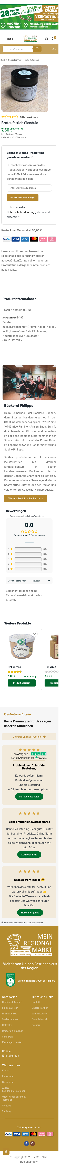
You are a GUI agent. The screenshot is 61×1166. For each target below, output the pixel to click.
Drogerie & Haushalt (12, 1030)
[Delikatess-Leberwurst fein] (21, 646)
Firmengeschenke (12, 1042)
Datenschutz (8, 1082)
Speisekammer (14, 60)
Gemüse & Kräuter (12, 1002)
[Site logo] (30, 38)
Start (3, 60)
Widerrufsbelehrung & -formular (14, 1098)
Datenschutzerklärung (20, 212)
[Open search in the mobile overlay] (22, 49)
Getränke (7, 1025)
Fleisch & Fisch (10, 1007)
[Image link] (29, 1133)
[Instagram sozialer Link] (32, 1143)
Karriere (36, 1025)
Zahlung (6, 1111)
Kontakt (36, 1002)
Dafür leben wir (40, 1019)
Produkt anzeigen (21, 682)
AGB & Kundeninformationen (14, 1089)
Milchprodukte (9, 1013)
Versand (19, 134)
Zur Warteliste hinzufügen (22, 197)
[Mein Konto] (46, 38)
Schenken (7, 1036)
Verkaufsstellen (40, 1013)
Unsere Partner (40, 1007)
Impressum (8, 1076)
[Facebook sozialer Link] (26, 1143)
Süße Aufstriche (32, 60)
